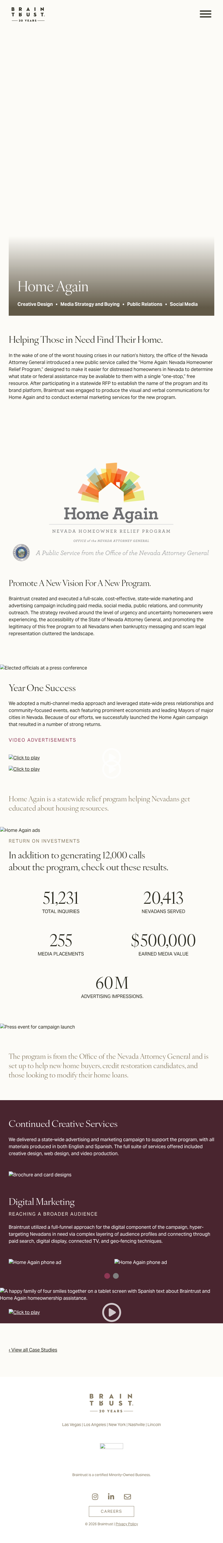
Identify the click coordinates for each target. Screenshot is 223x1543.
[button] (107, 1276)
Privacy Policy (127, 1524)
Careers (111, 1511)
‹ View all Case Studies (33, 1350)
